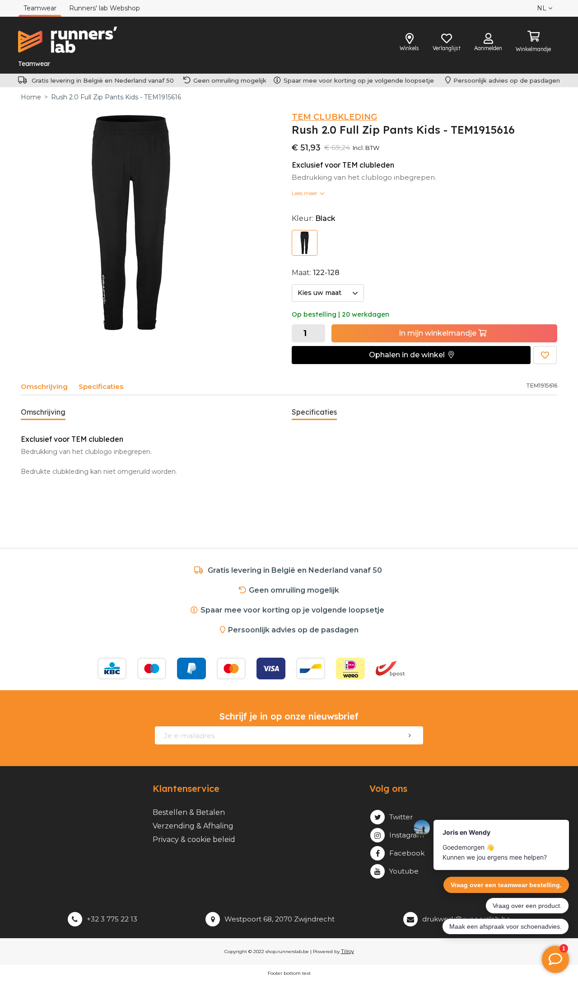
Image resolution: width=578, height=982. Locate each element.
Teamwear (34, 64)
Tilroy (347, 951)
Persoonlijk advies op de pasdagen (506, 80)
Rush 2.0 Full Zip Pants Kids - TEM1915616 (116, 97)
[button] (411, 355)
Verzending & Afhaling (193, 826)
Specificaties (101, 386)
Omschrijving (44, 386)
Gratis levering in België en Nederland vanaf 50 (103, 80)
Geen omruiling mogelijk (229, 80)
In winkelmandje (438, 333)
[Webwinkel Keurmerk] (447, 668)
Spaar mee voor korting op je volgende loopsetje (361, 80)
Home (31, 97)
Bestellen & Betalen (189, 812)
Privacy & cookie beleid (194, 839)
